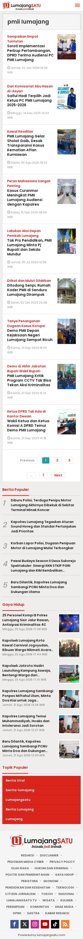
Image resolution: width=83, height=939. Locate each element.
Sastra (33, 913)
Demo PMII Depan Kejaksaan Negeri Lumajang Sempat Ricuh (30, 335)
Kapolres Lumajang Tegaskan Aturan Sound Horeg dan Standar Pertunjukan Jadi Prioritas (43, 527)
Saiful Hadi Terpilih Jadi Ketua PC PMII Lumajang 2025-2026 (29, 100)
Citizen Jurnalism (20, 894)
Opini (17, 913)
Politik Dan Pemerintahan (27, 874)
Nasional (66, 894)
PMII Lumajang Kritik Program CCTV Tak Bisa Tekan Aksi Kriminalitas (29, 380)
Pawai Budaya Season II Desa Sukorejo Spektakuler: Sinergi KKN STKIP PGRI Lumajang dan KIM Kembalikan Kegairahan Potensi (43, 566)
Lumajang (14, 819)
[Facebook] (14, 924)
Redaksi (27, 855)
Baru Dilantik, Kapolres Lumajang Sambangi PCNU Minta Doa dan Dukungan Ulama (39, 587)
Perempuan (15, 907)
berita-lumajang (20, 790)
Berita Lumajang (20, 809)
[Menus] (77, 5)
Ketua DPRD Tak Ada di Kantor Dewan (26, 414)
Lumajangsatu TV (21, 900)
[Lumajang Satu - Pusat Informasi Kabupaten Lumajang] (21, 5)
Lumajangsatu (18, 799)
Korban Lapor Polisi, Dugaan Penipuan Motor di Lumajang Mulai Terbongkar (43, 545)
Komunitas (39, 907)
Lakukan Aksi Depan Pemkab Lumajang (24, 233)
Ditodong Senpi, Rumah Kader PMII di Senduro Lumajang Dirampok (28, 290)
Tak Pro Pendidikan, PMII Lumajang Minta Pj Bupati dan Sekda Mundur (29, 247)
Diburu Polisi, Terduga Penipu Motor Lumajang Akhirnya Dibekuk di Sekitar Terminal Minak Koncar (42, 505)
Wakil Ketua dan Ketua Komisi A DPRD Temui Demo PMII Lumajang (28, 426)
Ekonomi (51, 881)
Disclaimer (49, 855)
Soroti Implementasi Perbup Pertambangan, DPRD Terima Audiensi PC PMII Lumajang (30, 53)
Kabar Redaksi (57, 913)
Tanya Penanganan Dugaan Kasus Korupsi (26, 323)
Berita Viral (15, 780)
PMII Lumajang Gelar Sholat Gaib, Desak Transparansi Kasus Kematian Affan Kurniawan (26, 145)
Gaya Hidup (64, 874)
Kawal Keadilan (20, 131)
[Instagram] (35, 924)
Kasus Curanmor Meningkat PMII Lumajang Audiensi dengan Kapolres (24, 197)
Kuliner (66, 900)
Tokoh (47, 894)
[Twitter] (25, 924)
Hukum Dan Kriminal (51, 868)
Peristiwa (29, 881)
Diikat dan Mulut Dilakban (29, 280)
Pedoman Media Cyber (25, 862)
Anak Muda (64, 907)
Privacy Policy (62, 862)
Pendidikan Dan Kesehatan (27, 887)
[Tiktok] (55, 924)
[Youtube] (45, 924)
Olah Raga (20, 868)
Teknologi (65, 887)
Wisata (48, 900)
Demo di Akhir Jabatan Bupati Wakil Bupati (26, 368)
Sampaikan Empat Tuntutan (22, 39)
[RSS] (65, 924)
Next (58, 475)
